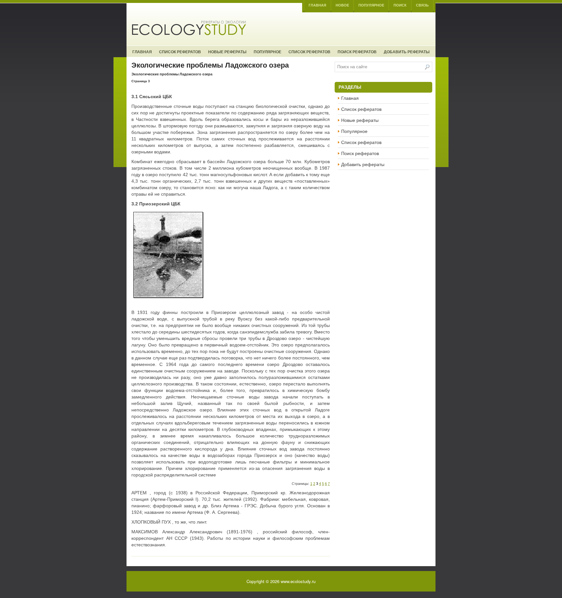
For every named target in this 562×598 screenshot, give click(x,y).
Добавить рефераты (407, 52)
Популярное (371, 5)
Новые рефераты (227, 52)
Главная (317, 5)
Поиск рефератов (357, 52)
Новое (342, 5)
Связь (422, 5)
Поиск (400, 5)
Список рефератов (180, 52)
